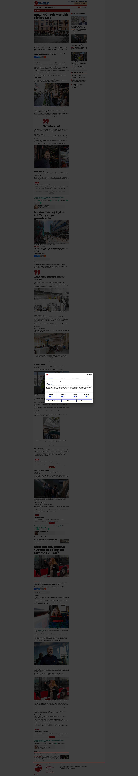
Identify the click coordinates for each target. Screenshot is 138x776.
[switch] (62, 396)
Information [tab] (63, 378)
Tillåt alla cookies (84, 400)
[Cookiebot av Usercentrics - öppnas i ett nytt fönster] (87, 374)
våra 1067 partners (49, 384)
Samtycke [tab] (51, 378)
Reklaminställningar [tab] (75, 378)
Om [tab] (87, 378)
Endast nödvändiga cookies (53, 400)
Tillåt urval (69, 400)
